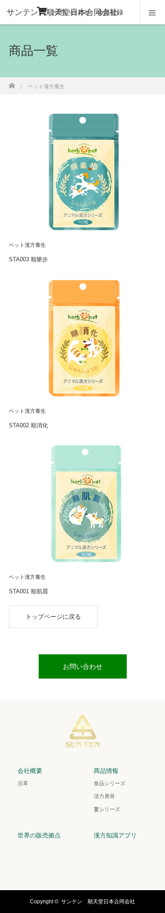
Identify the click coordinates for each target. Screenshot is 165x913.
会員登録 (110, 12)
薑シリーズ (107, 809)
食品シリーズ (109, 783)
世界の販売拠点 (39, 835)
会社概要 (30, 770)
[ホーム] (12, 83)
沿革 (23, 783)
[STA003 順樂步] (82, 171)
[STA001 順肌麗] (82, 502)
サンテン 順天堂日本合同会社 (98, 902)
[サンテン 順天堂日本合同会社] (83, 742)
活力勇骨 (104, 796)
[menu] (152, 12)
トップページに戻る (53, 616)
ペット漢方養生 (27, 245)
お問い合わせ (71, 12)
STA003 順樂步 (28, 259)
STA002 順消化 (28, 425)
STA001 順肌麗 (28, 591)
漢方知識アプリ (115, 835)
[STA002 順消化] (82, 337)
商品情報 (106, 770)
